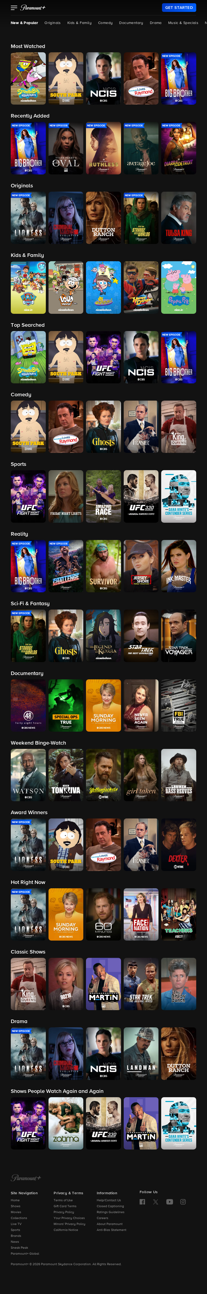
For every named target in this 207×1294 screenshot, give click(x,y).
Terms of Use (63, 1200)
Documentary (131, 23)
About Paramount (110, 1224)
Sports (15, 1230)
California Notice (66, 1230)
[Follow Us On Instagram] (183, 1201)
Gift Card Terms (65, 1206)
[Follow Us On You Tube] (169, 1201)
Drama (156, 23)
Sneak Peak (19, 1248)
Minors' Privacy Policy (69, 1224)
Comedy (105, 23)
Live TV (16, 1224)
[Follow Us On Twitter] (155, 1201)
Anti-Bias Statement (111, 1230)
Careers (102, 1218)
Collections (19, 1218)
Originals (52, 23)
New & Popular (24, 23)
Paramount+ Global (25, 1253)
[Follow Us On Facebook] (142, 1201)
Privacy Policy (64, 1212)
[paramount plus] (33, 8)
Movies (16, 1212)
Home (15, 1200)
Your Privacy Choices (69, 1218)
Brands (16, 1236)
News (15, 1242)
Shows (15, 1206)
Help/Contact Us (109, 1200)
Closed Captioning (110, 1206)
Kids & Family (79, 23)
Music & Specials (183, 23)
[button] (14, 8)
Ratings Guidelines (111, 1212)
